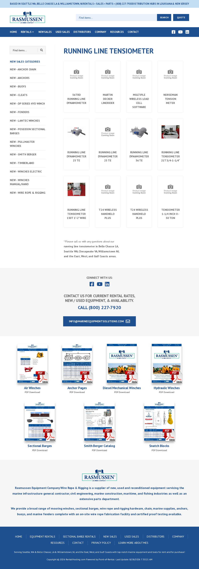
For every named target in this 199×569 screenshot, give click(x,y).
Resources (117, 32)
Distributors (82, 32)
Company (100, 32)
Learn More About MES (133, 543)
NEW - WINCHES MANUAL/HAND (19, 182)
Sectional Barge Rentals (79, 536)
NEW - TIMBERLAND (22, 163)
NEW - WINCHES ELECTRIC (26, 171)
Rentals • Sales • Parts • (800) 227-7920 (107, 3)
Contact (133, 32)
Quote (181, 17)
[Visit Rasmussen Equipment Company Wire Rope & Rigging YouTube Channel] (180, 32)
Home (13, 32)
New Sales (45, 32)
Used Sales (63, 32)
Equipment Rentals (42, 536)
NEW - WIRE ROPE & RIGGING (27, 192)
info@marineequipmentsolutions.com (97, 321)
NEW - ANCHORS (19, 78)
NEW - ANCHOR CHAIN (23, 69)
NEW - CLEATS (18, 95)
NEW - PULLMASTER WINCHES (22, 144)
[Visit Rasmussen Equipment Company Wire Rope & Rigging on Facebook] (173, 32)
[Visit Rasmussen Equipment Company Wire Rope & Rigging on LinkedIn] (187, 32)
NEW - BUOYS (18, 86)
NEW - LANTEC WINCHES (25, 120)
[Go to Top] (191, 562)
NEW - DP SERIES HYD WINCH (27, 103)
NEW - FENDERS (19, 112)
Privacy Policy (101, 543)
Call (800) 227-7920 (99, 307)
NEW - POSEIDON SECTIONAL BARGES (27, 131)
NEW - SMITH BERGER (23, 154)
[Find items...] (41, 50)
